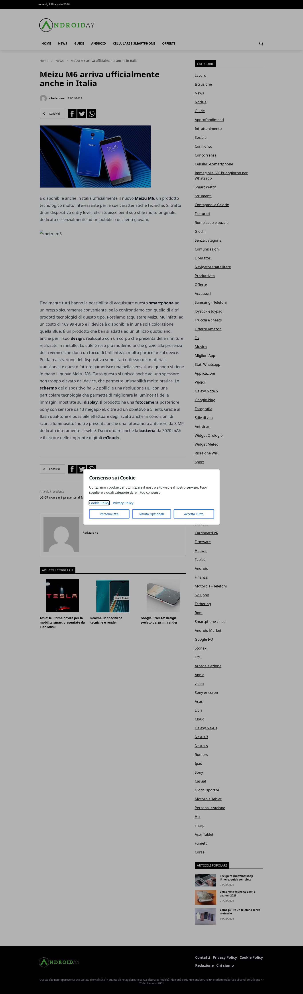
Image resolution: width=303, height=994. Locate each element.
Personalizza (109, 514)
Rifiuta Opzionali (151, 514)
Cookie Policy (99, 503)
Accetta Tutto (193, 514)
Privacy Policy (123, 503)
